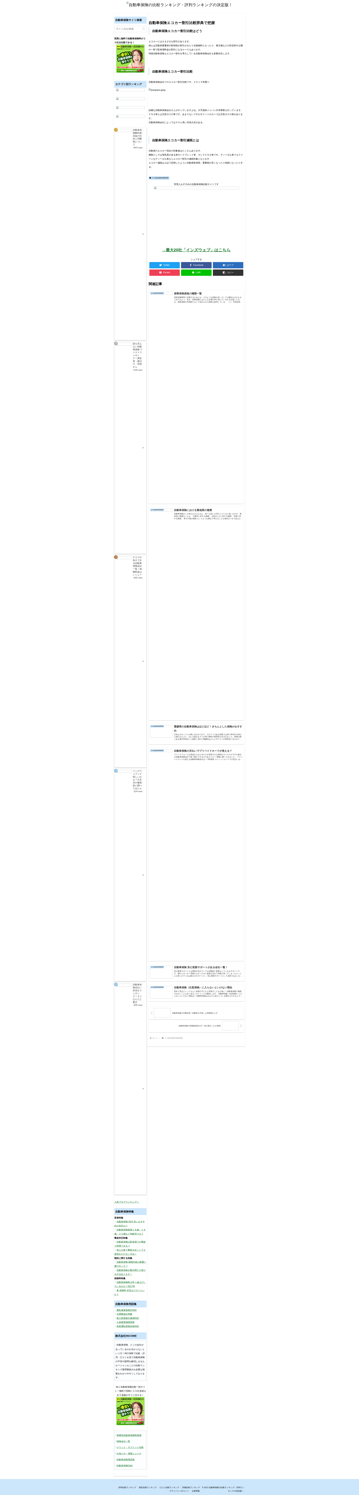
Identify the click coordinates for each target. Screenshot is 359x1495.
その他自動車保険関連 (160, 178)
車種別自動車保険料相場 (129, 1435)
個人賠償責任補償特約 (128, 1318)
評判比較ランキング (127, 1487)
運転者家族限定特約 (127, 1310)
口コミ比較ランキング (169, 1487)
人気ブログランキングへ (126, 1202)
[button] (228, 272)
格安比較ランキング (148, 1487)
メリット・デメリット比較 (130, 1447)
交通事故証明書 (124, 1314)
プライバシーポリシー (179, 1491)
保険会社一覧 (123, 1441)
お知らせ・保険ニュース (129, 1453)
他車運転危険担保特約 (128, 1326)
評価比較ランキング (191, 1487)
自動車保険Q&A (125, 1465)
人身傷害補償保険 (125, 1322)
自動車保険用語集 (126, 1459)
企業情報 (196, 1491)
